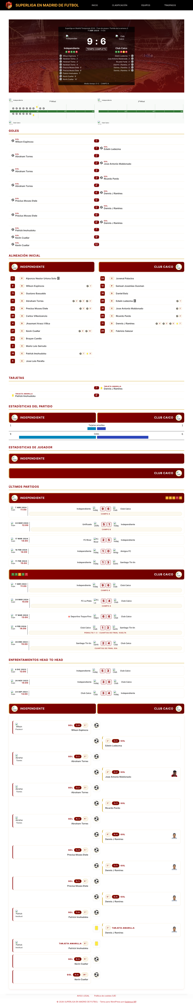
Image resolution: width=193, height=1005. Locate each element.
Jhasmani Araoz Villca (38, 323)
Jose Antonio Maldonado (117, 163)
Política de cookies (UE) (105, 996)
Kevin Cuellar (22, 237)
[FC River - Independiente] (96, 540)
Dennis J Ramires (113, 193)
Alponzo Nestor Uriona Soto (41, 278)
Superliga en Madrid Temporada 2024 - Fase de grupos (87, 28)
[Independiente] (71, 43)
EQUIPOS (145, 5)
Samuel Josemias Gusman (130, 286)
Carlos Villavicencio (36, 316)
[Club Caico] (121, 43)
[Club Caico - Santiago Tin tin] (96, 630)
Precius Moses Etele (26, 200)
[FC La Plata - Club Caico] (96, 603)
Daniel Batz (122, 293)
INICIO (95, 5)
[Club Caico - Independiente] (96, 693)
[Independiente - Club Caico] (96, 511)
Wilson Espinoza (24, 141)
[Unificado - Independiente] (96, 526)
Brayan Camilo (34, 338)
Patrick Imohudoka (25, 230)
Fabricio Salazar (124, 331)
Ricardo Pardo (111, 178)
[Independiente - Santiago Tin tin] (96, 562)
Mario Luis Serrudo (36, 346)
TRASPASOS (170, 5)
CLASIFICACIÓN (119, 5)
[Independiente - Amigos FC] (96, 551)
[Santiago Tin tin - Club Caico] (96, 645)
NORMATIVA (134, 15)
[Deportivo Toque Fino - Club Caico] (96, 616)
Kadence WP (130, 1001)
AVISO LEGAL (83, 996)
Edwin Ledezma (112, 149)
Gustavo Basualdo (36, 293)
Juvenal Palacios (125, 278)
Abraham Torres (24, 156)
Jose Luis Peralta (35, 361)
